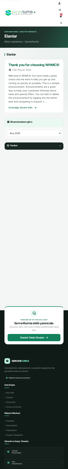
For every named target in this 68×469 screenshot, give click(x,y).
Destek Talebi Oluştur (32, 337)
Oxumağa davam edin (20, 107)
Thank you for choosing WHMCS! (33, 65)
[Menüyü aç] (61, 23)
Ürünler (9, 397)
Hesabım (10, 421)
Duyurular (10, 402)
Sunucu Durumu (13, 407)
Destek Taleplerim (14, 435)
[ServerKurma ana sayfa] (19, 13)
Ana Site (10, 392)
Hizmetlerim (11, 425)
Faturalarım (11, 430)
